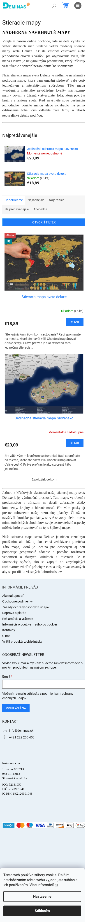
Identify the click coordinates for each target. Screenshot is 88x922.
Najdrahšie (56, 200)
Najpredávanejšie (17, 209)
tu (56, 885)
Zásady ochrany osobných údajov (25, 607)
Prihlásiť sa (16, 708)
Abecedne (40, 209)
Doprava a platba (14, 613)
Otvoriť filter (44, 222)
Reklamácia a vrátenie (17, 619)
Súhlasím (42, 911)
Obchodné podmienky (17, 601)
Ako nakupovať (12, 596)
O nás (6, 636)
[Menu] (77, 5)
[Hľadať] (54, 5)
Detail (75, 322)
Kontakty (8, 630)
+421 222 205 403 (22, 737)
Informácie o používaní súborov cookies (30, 624)
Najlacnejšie (36, 200)
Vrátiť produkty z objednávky (22, 641)
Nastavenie (42, 896)
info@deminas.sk (21, 730)
